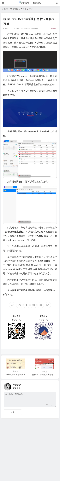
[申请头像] (53, 386)
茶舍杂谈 (14, 9)
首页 (6, 9)
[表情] (52, 405)
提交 (13, 412)
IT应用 (23, 9)
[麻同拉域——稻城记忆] (30, 3)
